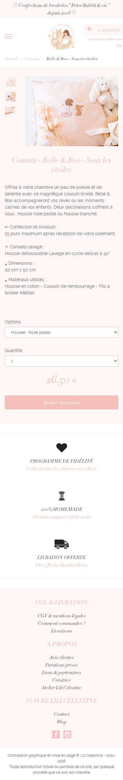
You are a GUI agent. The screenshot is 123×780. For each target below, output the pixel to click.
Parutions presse (61, 665)
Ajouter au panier (62, 402)
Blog (61, 721)
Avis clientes (62, 657)
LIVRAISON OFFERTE (61, 561)
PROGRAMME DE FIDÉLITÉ (61, 465)
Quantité (13, 350)
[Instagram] (67, 734)
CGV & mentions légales (62, 615)
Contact (61, 714)
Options (13, 321)
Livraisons (61, 630)
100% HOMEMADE (61, 513)
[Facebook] (56, 734)
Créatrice (61, 680)
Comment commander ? (61, 623)
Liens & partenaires (61, 672)
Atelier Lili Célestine (61, 687)
